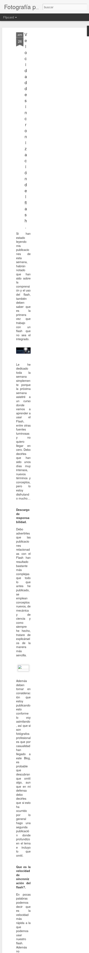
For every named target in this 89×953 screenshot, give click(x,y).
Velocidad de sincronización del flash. (25, 130)
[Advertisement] (53, 97)
